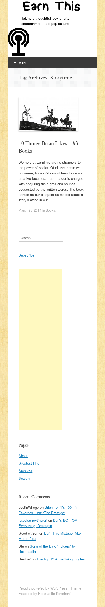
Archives (25, 470)
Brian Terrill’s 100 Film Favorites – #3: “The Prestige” (49, 510)
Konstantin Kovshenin (55, 593)
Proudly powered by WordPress (43, 588)
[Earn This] (52, 8)
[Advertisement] (40, 349)
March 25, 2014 (30, 210)
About (23, 455)
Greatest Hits (29, 463)
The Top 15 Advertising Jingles (61, 559)
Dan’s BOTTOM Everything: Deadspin (48, 523)
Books (50, 210)
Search (24, 478)
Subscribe (26, 255)
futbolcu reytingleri (33, 520)
